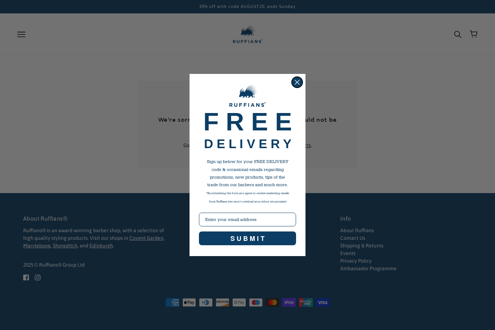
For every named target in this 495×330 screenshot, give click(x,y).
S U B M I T (247, 238)
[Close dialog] (297, 82)
